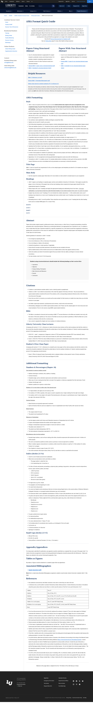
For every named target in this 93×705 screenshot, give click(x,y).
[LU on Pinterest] (77, 684)
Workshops (8, 42)
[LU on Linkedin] (74, 681)
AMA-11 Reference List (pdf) (35, 77)
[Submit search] (53, 6)
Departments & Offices (63, 680)
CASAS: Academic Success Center (21, 15)
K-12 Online (32, 6)
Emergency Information (49, 680)
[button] (82, 11)
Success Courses (9, 40)
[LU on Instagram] (74, 684)
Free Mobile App (62, 686)
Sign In (90, 1)
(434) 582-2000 (21, 682)
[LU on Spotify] (80, 684)
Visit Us (73, 1)
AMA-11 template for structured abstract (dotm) (40, 68)
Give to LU (62, 6)
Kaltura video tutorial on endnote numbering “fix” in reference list (43, 83)
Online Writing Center (10, 48)
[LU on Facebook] (77, 681)
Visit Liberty (46, 683)
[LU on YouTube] (83, 681)
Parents (28, 1)
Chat (69, 6)
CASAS (10, 15)
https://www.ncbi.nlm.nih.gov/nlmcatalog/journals (69, 639)
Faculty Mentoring (9, 37)
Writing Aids (48, 41)
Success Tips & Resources (11, 27)
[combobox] (46, 6)
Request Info (61, 1)
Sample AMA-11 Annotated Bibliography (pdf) (39, 80)
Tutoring (7, 33)
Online (6, 1)
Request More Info (48, 686)
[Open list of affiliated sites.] (31, 1)
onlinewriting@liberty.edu (10, 67)
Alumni (23, 1)
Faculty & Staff (8, 24)
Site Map (84, 697)
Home (5, 15)
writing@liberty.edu (8, 62)
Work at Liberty (62, 683)
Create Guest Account (81, 1)
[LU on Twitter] (80, 681)
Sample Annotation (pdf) (35, 570)
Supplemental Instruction (11, 51)
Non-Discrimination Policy (77, 697)
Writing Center (8, 35)
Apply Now (68, 1)
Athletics (18, 1)
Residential (12, 1)
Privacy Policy (68, 697)
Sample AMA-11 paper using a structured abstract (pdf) (42, 65)
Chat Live (20, 686)
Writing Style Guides (35, 15)
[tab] (9, 11)
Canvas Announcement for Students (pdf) (60, 39)
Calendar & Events (62, 678)
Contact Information (21, 684)
